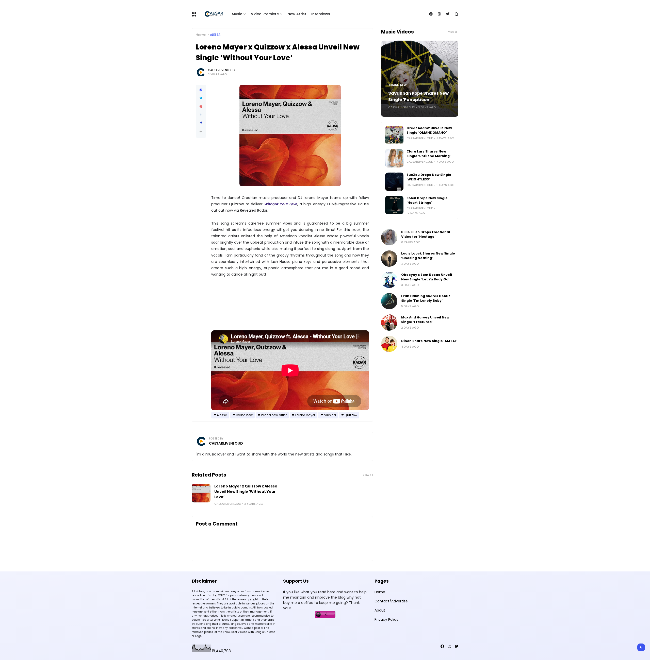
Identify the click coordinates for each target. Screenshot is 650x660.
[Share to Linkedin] (201, 114)
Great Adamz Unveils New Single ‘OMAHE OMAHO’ (429, 130)
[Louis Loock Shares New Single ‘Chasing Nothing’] (389, 258)
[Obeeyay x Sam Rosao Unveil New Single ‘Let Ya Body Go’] (389, 280)
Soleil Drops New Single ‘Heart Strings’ (427, 200)
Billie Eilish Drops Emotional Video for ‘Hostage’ (425, 234)
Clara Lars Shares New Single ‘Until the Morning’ (429, 153)
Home (201, 34)
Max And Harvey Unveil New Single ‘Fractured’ (425, 319)
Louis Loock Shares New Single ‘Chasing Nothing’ (428, 255)
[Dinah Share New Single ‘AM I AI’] (389, 344)
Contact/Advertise (391, 601)
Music (237, 13)
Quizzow (351, 415)
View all (368, 475)
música (330, 415)
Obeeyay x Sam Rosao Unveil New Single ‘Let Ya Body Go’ (426, 277)
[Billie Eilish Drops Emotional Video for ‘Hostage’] (389, 237)
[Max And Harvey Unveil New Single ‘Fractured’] (389, 322)
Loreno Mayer (305, 415)
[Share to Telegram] (201, 122)
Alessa (215, 35)
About (380, 610)
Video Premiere (265, 13)
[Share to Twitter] (201, 98)
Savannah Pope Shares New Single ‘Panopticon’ (418, 96)
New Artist (296, 13)
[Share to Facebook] (201, 90)
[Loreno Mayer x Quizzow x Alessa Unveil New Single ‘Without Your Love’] (201, 493)
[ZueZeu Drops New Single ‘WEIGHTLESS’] (394, 182)
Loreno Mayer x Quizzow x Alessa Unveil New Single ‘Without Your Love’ (245, 491)
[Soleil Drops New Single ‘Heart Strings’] (394, 205)
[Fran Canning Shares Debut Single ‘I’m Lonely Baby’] (389, 301)
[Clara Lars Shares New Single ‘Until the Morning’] (394, 158)
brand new (244, 415)
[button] (201, 131)
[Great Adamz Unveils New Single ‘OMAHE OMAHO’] (394, 135)
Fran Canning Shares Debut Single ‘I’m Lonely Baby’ (425, 298)
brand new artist (274, 415)
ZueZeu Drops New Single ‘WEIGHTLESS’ (429, 177)
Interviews (320, 13)
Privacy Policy (386, 619)
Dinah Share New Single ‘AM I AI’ (429, 341)
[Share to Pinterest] (201, 106)
